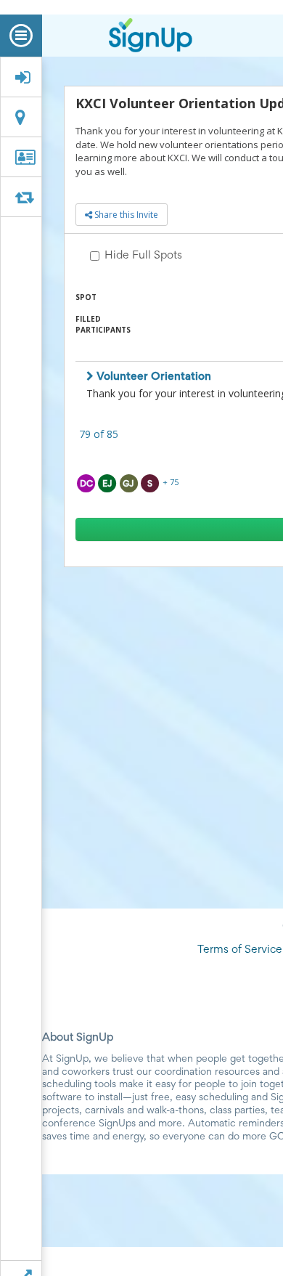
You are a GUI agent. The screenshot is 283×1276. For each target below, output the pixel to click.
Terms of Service (239, 950)
